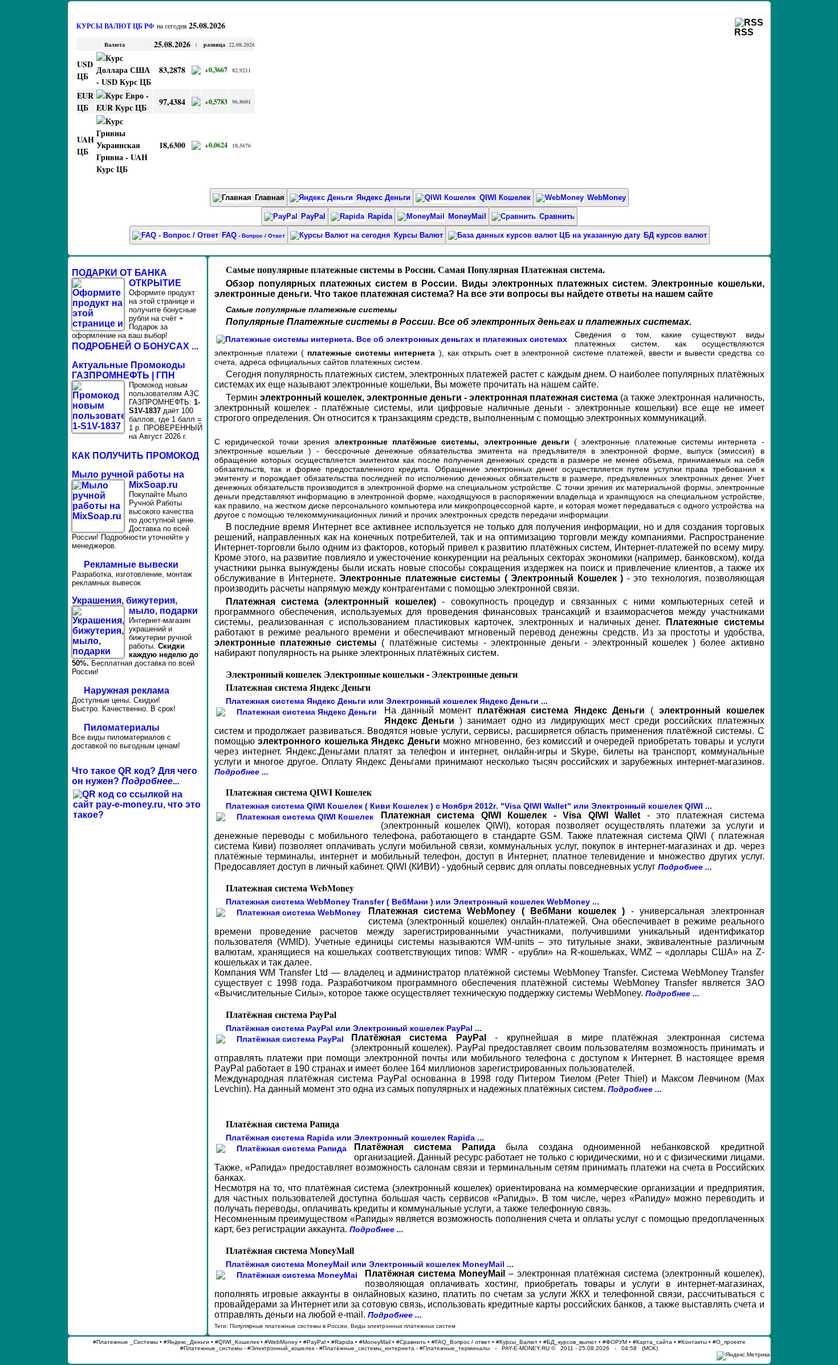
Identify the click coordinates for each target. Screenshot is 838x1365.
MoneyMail (467, 216)
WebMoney (606, 197)
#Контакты (692, 1342)
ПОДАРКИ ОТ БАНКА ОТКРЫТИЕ (126, 278)
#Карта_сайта (652, 1342)
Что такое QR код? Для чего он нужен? (134, 776)
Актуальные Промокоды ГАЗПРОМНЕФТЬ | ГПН (128, 370)
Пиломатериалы (122, 727)
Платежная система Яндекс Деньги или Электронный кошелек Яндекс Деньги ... (387, 701)
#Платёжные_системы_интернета (366, 1348)
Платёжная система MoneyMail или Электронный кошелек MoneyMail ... (370, 1264)
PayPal (313, 216)
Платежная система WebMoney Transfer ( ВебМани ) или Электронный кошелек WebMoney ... (412, 901)
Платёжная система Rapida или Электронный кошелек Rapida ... (355, 1137)
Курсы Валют (418, 235)
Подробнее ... (241, 771)
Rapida (380, 216)
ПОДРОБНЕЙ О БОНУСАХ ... (135, 346)
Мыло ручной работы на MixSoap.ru (128, 480)
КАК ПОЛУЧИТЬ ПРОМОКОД (135, 456)
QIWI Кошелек (505, 197)
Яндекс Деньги (383, 197)
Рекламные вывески (131, 564)
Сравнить (557, 216)
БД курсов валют (675, 235)
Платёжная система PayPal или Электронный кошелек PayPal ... (354, 1028)
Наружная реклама (126, 690)
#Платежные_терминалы (455, 1348)
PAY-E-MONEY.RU (526, 1348)
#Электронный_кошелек (280, 1348)
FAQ (253, 235)
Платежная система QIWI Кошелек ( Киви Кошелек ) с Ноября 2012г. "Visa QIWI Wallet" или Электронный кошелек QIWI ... (469, 805)
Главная (269, 197)
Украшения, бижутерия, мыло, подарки (135, 606)
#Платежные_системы (211, 1348)
